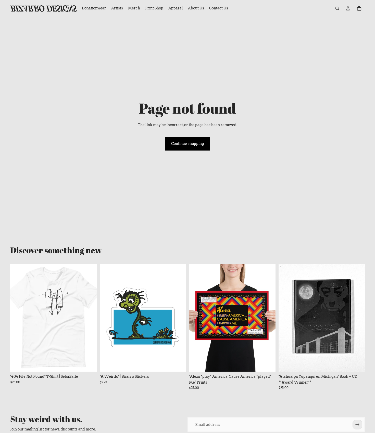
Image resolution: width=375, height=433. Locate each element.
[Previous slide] (18, 317)
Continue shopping (187, 144)
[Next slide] (89, 317)
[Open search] (337, 8)
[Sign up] (357, 424)
